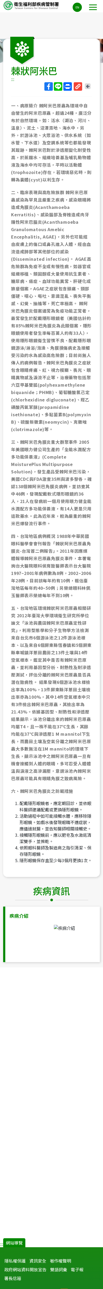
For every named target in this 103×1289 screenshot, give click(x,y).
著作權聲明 (60, 1261)
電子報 (77, 1269)
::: (12, 79)
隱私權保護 (15, 1261)
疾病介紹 (19, 915)
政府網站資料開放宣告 (25, 1269)
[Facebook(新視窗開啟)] (48, 86)
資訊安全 (37, 1261)
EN (77, 7)
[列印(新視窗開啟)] (67, 86)
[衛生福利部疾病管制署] (31, 5)
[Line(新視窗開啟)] (58, 86)
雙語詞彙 (58, 1269)
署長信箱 (12, 1278)
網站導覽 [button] (14, 1243)
